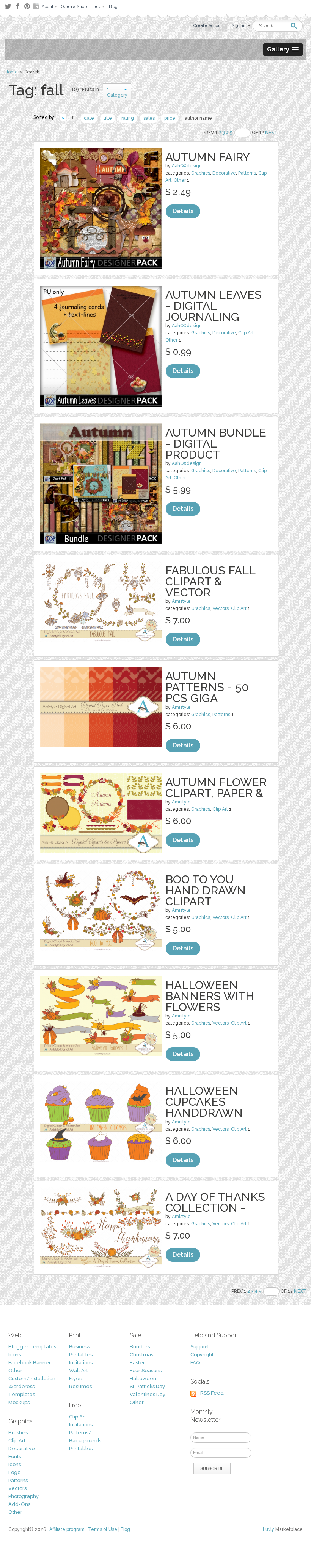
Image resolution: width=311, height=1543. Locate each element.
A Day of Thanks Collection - (215, 1202)
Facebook (17, 6)
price (169, 118)
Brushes (18, 1432)
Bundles (140, 1347)
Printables (81, 1354)
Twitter (8, 6)
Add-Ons (19, 1504)
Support (199, 1347)
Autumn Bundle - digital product (215, 443)
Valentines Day (147, 1394)
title (108, 118)
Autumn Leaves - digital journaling (213, 305)
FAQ (195, 1362)
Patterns (247, 173)
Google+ (37, 6)
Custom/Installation (31, 1378)
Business (79, 1347)
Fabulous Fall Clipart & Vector (210, 581)
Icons (14, 1354)
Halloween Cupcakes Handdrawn (204, 1101)
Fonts (14, 1456)
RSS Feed (212, 1393)
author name (198, 118)
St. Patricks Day (147, 1386)
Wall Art (78, 1370)
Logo (14, 1472)
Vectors (220, 608)
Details (183, 211)
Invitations (81, 1362)
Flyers (76, 1378)
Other (180, 180)
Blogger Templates (32, 1347)
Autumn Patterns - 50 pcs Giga (207, 687)
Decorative (224, 173)
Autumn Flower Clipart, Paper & (216, 787)
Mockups (19, 1402)
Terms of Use (102, 1529)
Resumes (80, 1386)
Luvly (268, 1529)
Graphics (200, 173)
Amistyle (181, 601)
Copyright (202, 1354)
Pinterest (27, 6)
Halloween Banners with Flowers (209, 996)
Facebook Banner (29, 1362)
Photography (23, 1496)
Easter (137, 1362)
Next (271, 132)
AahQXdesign (187, 165)
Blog (125, 1529)
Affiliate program (67, 1529)
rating (127, 118)
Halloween (143, 1378)
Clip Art (246, 332)
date (89, 118)
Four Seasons (146, 1370)
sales (149, 118)
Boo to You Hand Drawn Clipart (205, 890)
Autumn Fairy (207, 157)
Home (11, 72)
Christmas (141, 1354)
